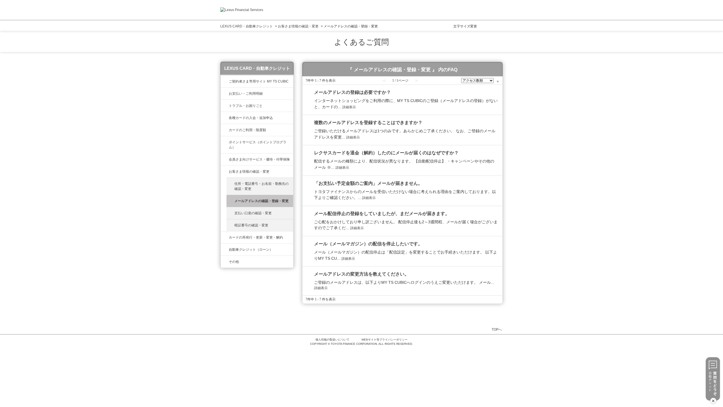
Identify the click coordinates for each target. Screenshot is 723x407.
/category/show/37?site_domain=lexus (224, 142)
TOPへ (497, 329)
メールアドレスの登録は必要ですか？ (352, 92)
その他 (234, 262)
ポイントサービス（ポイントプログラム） (257, 144)
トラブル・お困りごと (246, 106)
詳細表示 (349, 107)
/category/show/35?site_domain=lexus (224, 171)
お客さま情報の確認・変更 (298, 26)
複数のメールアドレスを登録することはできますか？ (368, 122)
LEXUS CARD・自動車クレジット (246, 26)
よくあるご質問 (361, 42)
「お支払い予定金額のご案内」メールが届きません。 (368, 183)
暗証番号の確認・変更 (251, 225)
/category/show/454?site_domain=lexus (224, 159)
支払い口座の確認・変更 (253, 213)
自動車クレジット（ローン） (251, 250)
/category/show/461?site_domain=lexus (224, 117)
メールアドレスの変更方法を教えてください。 (361, 274)
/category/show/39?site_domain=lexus (224, 81)
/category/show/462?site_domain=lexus (224, 105)
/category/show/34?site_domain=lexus (224, 130)
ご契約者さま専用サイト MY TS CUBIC (259, 81)
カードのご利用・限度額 (247, 130)
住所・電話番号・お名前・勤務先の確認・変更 (261, 186)
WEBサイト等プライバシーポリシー (385, 339)
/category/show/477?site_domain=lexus (224, 249)
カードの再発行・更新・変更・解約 (256, 237)
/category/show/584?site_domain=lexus (224, 261)
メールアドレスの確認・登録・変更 (261, 201)
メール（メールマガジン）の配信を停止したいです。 (368, 243)
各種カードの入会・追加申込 (251, 118)
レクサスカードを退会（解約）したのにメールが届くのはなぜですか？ (386, 152)
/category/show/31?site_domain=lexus (224, 237)
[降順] (497, 82)
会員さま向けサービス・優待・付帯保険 (259, 159)
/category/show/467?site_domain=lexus (224, 93)
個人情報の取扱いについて (332, 339)
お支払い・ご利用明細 (246, 94)
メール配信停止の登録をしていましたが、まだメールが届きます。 (382, 213)
